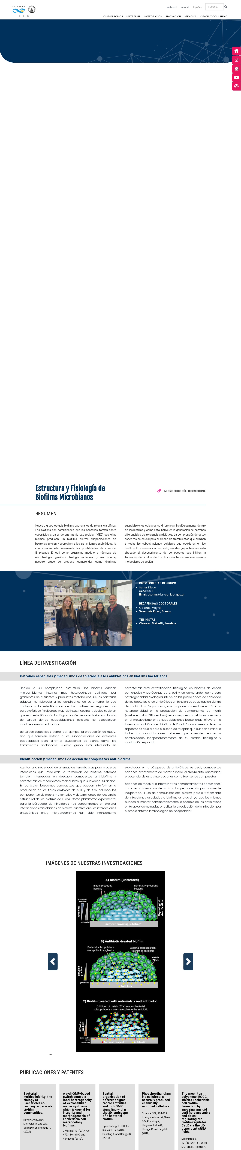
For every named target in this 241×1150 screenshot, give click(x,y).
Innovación (173, 16)
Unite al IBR (133, 16)
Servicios (190, 16)
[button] (53, 961)
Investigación (153, 16)
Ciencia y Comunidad (213, 16)
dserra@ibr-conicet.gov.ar (166, 595)
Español (197, 7)
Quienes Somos (113, 16)
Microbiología (175, 491)
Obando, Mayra (150, 608)
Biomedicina (197, 491)
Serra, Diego (147, 587)
